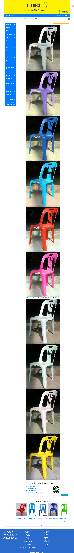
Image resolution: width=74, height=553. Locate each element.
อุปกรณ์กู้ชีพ (8, 24)
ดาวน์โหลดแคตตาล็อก (58, 15)
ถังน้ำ (7, 60)
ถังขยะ (7, 57)
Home (6, 15)
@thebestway (11, 537)
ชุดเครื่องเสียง (8, 94)
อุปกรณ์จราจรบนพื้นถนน (10, 84)
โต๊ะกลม (7, 37)
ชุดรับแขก (8, 64)
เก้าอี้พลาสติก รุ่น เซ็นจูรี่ (42, 518)
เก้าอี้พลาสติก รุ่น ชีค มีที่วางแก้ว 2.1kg (32, 519)
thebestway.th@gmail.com (11, 538)
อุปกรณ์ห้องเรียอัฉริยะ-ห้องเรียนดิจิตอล (10, 103)
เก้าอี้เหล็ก (8, 31)
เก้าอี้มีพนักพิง (20, 18)
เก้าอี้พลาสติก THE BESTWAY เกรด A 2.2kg (64, 520)
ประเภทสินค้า (7, 18)
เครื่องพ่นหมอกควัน (10, 72)
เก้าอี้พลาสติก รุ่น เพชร (21, 518)
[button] (41, 525)
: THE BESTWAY (31, 490)
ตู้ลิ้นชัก (7, 51)
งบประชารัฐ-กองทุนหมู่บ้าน (10, 68)
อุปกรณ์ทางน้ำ (8, 88)
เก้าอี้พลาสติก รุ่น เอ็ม (53, 518)
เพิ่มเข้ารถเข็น (64, 495)
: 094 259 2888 (31, 487)
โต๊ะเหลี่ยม (8, 41)
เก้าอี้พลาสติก (13, 18)
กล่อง (7, 47)
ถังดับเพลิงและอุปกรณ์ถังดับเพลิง (9, 79)
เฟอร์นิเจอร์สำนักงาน (10, 34)
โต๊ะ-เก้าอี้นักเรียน (9, 44)
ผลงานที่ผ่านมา (11, 15)
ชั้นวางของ (8, 54)
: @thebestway (31, 489)
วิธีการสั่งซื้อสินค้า (65, 15)
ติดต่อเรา (51, 15)
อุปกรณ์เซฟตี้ (8, 91)
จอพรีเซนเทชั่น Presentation (9, 98)
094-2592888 (11, 536)
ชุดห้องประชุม (8, 75)
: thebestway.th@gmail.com (35, 492)
